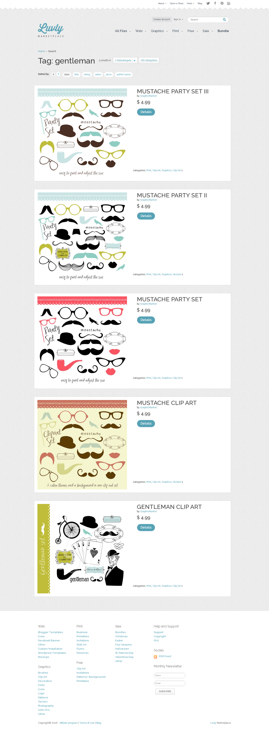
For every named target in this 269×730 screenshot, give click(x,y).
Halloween (122, 648)
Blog (98, 723)
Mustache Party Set (169, 299)
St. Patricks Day (124, 652)
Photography (46, 705)
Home (41, 51)
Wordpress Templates (52, 652)
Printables (83, 636)
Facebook (215, 3)
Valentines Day (124, 657)
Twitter (208, 3)
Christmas (121, 636)
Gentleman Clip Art (169, 506)
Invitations (83, 640)
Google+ (229, 3)
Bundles (120, 632)
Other (41, 644)
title (76, 74)
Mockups (43, 657)
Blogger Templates (50, 632)
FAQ (156, 640)
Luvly (213, 723)
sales (98, 74)
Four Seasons (123, 644)
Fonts (41, 685)
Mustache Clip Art (167, 402)
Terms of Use (87, 723)
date (67, 74)
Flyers (80, 648)
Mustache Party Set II (172, 195)
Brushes (43, 672)
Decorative (45, 680)
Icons (41, 636)
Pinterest (222, 3)
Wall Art (81, 644)
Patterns (43, 697)
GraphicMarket (148, 96)
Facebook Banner (49, 640)
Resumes (82, 652)
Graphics (167, 170)
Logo (41, 693)
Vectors (177, 274)
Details (146, 112)
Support (158, 632)
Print (148, 170)
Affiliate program (68, 723)
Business (82, 632)
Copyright (160, 636)
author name (124, 74)
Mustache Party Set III (173, 91)
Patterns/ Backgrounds (91, 676)
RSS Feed (165, 656)
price (109, 74)
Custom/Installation (50, 648)
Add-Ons (43, 709)
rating (87, 74)
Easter (119, 640)
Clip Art (156, 170)
